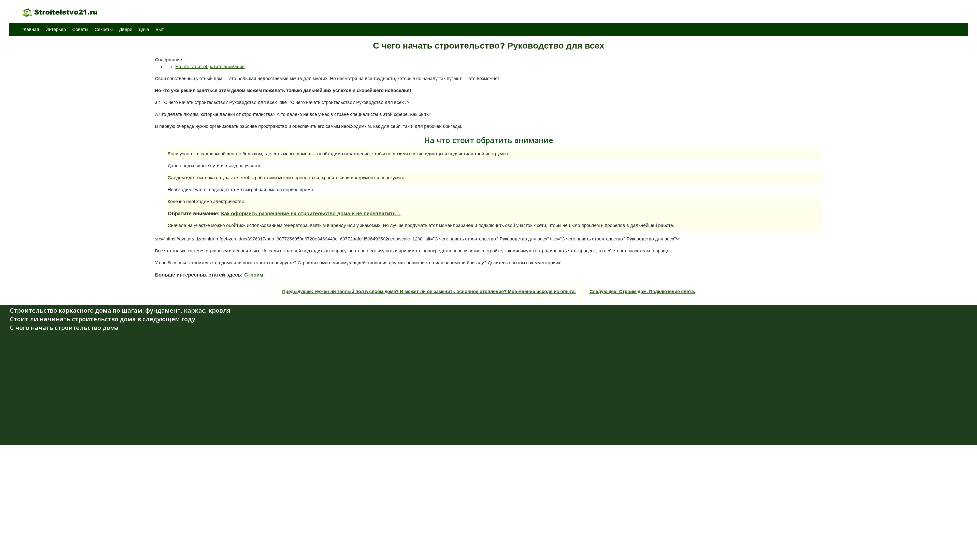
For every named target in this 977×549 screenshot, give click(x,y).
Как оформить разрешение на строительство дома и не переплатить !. (310, 213)
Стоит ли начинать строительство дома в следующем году (102, 319)
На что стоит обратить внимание (210, 66)
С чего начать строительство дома (64, 327)
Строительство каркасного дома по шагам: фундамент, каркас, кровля (120, 310)
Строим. (254, 275)
